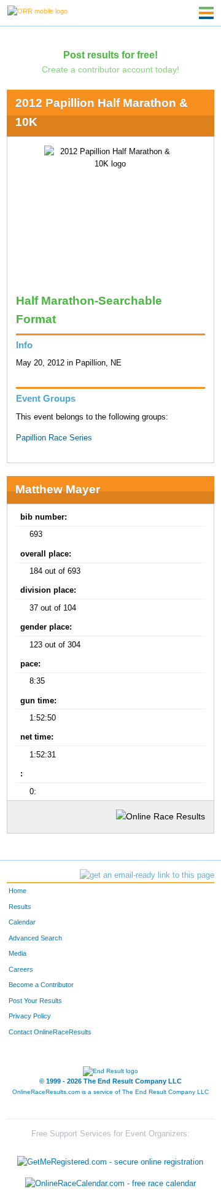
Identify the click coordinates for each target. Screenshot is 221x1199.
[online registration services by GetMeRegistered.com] (110, 1158)
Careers (21, 969)
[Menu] (206, 12)
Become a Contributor (41, 984)
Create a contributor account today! (110, 69)
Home (17, 890)
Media (17, 953)
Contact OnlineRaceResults (50, 1032)
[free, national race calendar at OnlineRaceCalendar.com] (110, 1184)
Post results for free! (110, 54)
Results (20, 906)
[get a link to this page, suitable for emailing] (147, 875)
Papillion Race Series (54, 438)
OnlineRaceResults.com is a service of (110, 1091)
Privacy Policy (30, 1016)
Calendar (22, 922)
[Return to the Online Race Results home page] (37, 10)
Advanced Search (35, 938)
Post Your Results (35, 1000)
